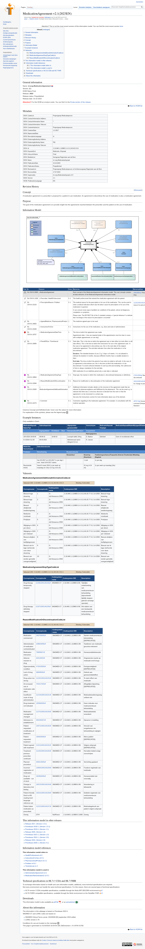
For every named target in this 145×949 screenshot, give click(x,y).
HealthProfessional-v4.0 (33, 855)
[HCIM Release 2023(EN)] (129, 106)
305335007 (40, 720)
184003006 (40, 737)
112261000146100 (43, 751)
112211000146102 (43, 745)
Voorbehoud (53, 943)
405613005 (40, 762)
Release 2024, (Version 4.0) (35, 840)
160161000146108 (43, 793)
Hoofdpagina (7, 22)
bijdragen (48, 17)
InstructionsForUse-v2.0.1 (34, 858)
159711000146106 (43, 726)
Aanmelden (139, 2)
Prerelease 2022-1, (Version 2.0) (37, 837)
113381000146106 (42, 583)
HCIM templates (8, 42)
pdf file (56, 902)
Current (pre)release (9, 40)
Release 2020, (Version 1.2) (35, 832)
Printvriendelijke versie (10, 63)
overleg (41, 17)
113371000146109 (42, 606)
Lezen (75, 7)
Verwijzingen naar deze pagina (10, 56)
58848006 (39, 672)
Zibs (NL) (6, 31)
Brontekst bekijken (85, 7)
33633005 (137, 292)
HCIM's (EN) (7, 37)
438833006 (40, 644)
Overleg (29, 7)
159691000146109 (43, 768)
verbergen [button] (46, 29)
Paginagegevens (8, 68)
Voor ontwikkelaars (9, 48)
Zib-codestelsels (8, 44)
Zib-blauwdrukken (8, 35)
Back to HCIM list (136, 106)
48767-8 (136, 401)
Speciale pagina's (8, 61)
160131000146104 (43, 784)
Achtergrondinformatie (10, 46)
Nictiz (4, 24)
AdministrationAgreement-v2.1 (36, 873)
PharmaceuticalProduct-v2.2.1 (36, 861)
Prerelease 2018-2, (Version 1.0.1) (37, 826)
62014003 (39, 658)
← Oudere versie (33, 19)
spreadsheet (70, 902)
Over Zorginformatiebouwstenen (40, 943)
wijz (26, 19)
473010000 (40, 666)
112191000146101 (43, 695)
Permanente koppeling (10, 65)
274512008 (137, 375)
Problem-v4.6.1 (30, 863)
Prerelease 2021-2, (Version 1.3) (37, 834)
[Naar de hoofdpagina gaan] (10, 9)
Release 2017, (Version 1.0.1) (36, 824)
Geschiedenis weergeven (101, 7)
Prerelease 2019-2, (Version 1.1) (37, 829)
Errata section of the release (80, 102)
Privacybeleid (26, 943)
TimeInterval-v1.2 (31, 866)
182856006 (40, 776)
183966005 (40, 703)
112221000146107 (43, 806)
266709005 (40, 635)
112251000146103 (43, 678)
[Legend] (67, 412)
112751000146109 (43, 712)
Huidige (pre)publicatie (10, 33)
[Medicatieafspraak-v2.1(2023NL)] (52, 86)
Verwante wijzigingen (9, 59)
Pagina (23, 7)
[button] (138, 190)
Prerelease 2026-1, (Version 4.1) (37, 843)
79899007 (39, 652)
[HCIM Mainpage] (58, 923)
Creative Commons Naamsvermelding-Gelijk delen (55, 940)
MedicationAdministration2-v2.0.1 (37, 875)
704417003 (40, 684)
